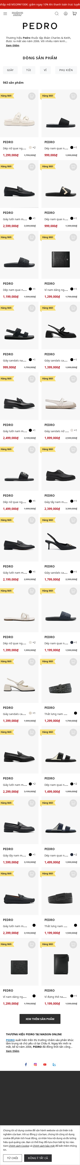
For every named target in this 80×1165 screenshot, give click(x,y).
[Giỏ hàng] (75, 14)
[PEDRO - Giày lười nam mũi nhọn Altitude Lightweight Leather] (19, 749)
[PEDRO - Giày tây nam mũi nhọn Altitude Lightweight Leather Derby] (60, 467)
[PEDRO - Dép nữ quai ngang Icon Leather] (19, 608)
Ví (45, 70)
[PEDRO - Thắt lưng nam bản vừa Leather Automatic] (60, 891)
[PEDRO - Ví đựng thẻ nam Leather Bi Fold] (60, 962)
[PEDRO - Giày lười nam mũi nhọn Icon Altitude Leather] (19, 396)
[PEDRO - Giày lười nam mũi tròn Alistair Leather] (19, 184)
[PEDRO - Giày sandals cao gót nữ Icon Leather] (60, 537)
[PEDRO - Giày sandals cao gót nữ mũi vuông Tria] (60, 325)
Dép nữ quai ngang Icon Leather (23, 643)
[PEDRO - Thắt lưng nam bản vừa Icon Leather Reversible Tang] (60, 679)
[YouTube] (45, 1064)
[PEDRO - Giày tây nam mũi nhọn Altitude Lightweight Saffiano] (19, 820)
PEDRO (8, 142)
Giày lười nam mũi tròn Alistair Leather (27, 219)
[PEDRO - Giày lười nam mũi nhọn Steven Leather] (19, 537)
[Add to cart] (32, 96)
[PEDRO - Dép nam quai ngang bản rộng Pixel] (19, 255)
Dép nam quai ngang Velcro (61, 785)
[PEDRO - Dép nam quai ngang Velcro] (60, 749)
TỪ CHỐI (12, 1158)
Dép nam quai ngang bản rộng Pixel (25, 290)
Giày (10, 70)
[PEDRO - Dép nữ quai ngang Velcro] (19, 113)
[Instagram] (35, 1064)
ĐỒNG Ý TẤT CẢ (38, 1158)
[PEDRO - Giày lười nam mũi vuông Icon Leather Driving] (19, 891)
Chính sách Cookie (19, 1145)
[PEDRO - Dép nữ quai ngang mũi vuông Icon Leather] (19, 467)
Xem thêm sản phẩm (40, 1019)
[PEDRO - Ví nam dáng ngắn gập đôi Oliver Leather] (60, 255)
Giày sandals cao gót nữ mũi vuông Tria (27, 714)
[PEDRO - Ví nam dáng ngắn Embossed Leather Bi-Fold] (19, 962)
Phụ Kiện (66, 70)
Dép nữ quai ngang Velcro (19, 148)
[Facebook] (26, 1064)
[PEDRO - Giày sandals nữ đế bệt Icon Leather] (60, 396)
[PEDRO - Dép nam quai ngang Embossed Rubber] (60, 184)
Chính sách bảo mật (44, 1145)
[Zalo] (54, 1064)
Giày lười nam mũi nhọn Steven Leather (27, 572)
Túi (28, 70)
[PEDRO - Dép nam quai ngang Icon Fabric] (60, 113)
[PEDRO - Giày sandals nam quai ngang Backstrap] (19, 325)
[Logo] (17, 13)
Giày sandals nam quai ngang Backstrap (28, 360)
